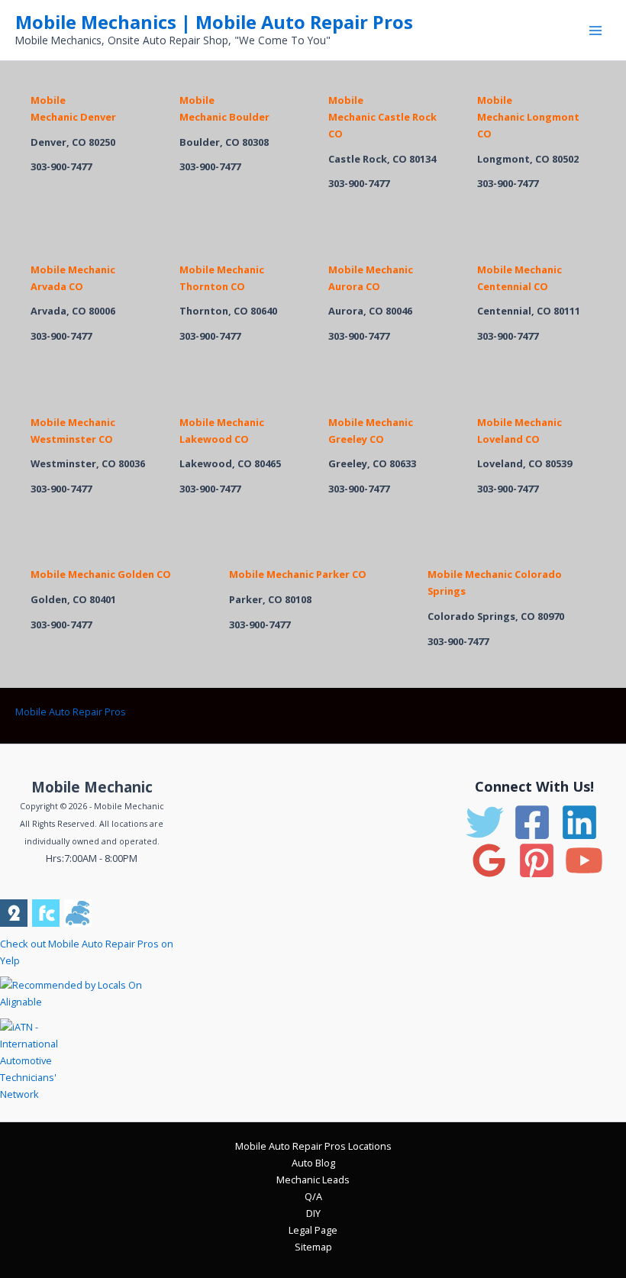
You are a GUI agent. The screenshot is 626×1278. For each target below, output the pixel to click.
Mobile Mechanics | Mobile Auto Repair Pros (214, 22)
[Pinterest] (537, 860)
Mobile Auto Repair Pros (70, 711)
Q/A (313, 1196)
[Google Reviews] (489, 860)
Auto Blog (313, 1163)
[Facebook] (532, 822)
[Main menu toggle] (596, 30)
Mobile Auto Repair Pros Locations (313, 1146)
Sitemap (313, 1247)
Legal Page (313, 1230)
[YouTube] (584, 860)
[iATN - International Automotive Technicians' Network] (44, 1059)
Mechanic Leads (313, 1179)
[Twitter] (485, 822)
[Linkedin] (579, 822)
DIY (313, 1213)
